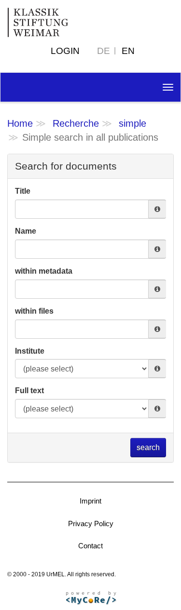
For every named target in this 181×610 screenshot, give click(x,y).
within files (34, 311)
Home (20, 123)
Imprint (90, 501)
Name (25, 231)
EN (128, 51)
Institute (29, 351)
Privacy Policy (90, 523)
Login (65, 51)
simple (132, 123)
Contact (90, 546)
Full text (29, 390)
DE (103, 51)
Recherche (76, 123)
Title (22, 191)
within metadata (43, 271)
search (148, 447)
